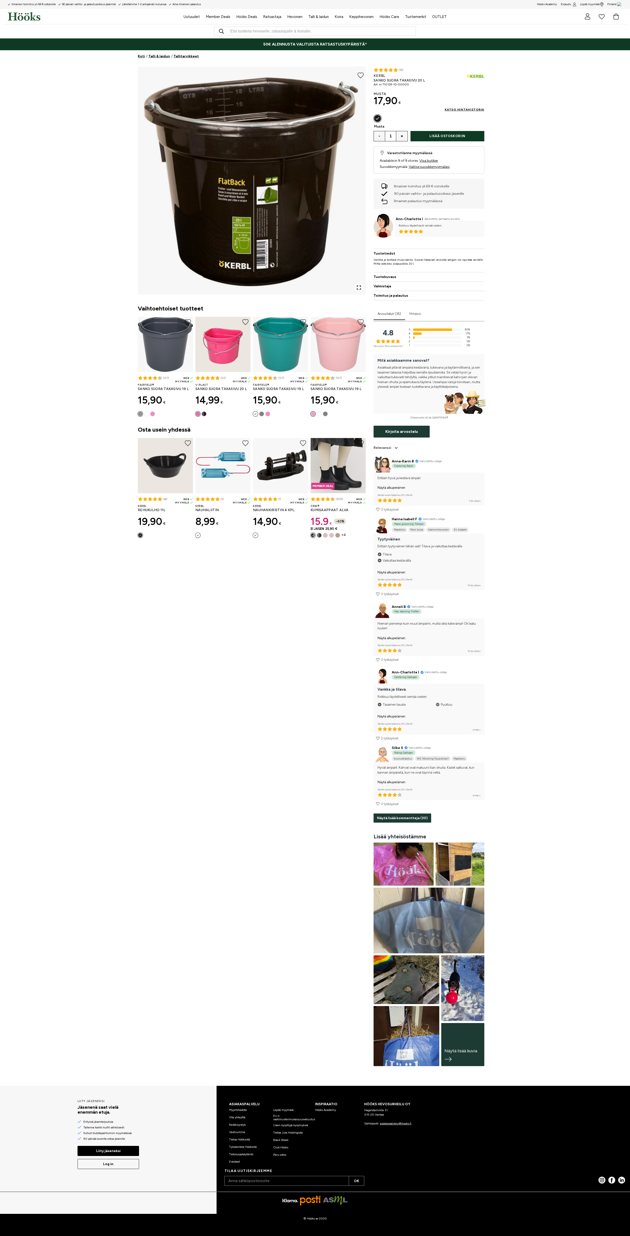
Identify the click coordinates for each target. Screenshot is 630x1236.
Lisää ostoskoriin (447, 136)
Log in (108, 1164)
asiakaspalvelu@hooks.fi (395, 1123)
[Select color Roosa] (331, 535)
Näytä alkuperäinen (391, 487)
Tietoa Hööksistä (239, 1139)
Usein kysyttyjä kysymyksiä (290, 1125)
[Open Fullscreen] (359, 288)
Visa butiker (428, 161)
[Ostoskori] (616, 16)
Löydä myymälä (589, 4)
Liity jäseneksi (108, 1151)
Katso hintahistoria (464, 109)
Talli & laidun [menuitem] (318, 17)
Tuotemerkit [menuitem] (415, 17)
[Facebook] (611, 1180)
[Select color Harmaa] (140, 413)
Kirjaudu (566, 4)
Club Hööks (280, 1147)
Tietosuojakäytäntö (241, 1154)
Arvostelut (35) (389, 314)
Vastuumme (237, 1132)
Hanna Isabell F (404, 519)
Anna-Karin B (403, 461)
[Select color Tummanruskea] (319, 535)
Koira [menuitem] (339, 17)
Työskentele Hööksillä (243, 1147)
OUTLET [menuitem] (439, 17)
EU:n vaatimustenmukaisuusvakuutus (294, 1117)
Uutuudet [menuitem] (192, 17)
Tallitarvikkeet (186, 56)
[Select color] (197, 535)
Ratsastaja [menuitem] (272, 17)
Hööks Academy (325, 1110)
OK (356, 1181)
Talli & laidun (159, 56)
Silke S (397, 748)
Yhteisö (415, 314)
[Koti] (94, 16)
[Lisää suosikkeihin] (361, 74)
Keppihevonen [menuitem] (361, 17)
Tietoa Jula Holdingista (288, 1132)
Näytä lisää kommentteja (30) (402, 818)
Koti (141, 56)
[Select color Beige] (337, 535)
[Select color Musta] (204, 413)
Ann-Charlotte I (409, 219)
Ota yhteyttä (237, 1117)
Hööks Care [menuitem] (389, 17)
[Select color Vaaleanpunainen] (152, 413)
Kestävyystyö (237, 1124)
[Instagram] (601, 1180)
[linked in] (621, 1180)
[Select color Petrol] (146, 413)
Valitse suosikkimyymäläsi (429, 167)
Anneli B (399, 607)
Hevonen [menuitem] (294, 17)
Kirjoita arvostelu (401, 431)
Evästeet (234, 1161)
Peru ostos (279, 1154)
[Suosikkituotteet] (602, 16)
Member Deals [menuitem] (218, 17)
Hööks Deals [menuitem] (246, 17)
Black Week (280, 1140)
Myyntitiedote (238, 1110)
